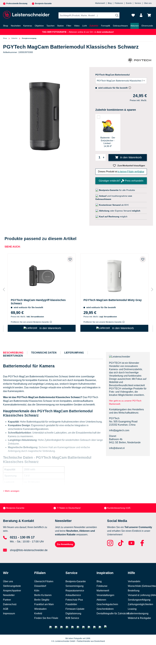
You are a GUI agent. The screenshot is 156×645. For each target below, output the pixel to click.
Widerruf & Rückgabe (139, 618)
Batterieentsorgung (138, 613)
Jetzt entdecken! (105, 32)
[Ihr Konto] (141, 15)
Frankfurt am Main (44, 604)
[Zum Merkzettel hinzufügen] (70, 259)
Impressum (9, 613)
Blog (110, 3)
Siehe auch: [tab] (13, 246)
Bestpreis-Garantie (43, 4)
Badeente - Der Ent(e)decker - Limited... (107, 140)
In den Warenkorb (130, 157)
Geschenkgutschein (107, 604)
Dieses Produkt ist (121, 171)
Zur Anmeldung (65, 544)
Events (129, 3)
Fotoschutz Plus (74, 599)
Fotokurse (119, 3)
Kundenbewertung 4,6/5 (118, 508)
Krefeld (38, 613)
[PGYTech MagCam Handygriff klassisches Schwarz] (42, 275)
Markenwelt (100, 3)
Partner (7, 599)
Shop (5, 38)
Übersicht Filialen (43, 581)
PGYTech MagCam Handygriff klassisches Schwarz (38, 302)
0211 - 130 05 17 (22, 537)
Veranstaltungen (105, 595)
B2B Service (72, 618)
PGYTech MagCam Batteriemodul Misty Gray (112, 300)
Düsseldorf (40, 586)
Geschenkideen (105, 609)
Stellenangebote (12, 586)
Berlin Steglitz (41, 599)
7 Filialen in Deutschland (68, 508)
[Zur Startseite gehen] (26, 14)
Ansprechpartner (12, 590)
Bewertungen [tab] (13, 355)
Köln (36, 590)
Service (138, 3)
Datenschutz (10, 604)
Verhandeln (134, 581)
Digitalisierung (73, 613)
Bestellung (133, 590)
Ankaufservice (73, 595)
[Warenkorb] (149, 15)
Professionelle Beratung (16, 4)
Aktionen (101, 599)
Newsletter (9, 595)
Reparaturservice (75, 590)
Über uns (148, 3)
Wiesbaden (40, 609)
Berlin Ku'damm (42, 595)
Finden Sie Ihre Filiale (46, 618)
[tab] (13, 352)
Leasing (132, 609)
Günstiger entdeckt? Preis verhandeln (121, 180)
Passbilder (71, 604)
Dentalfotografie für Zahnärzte (113, 613)
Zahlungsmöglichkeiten (140, 604)
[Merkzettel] (133, 15)
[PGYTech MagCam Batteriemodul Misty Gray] (114, 275)
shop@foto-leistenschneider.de (29, 550)
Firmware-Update (75, 609)
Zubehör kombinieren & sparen (115, 109)
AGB (5, 609)
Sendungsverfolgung (139, 599)
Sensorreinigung (74, 586)
